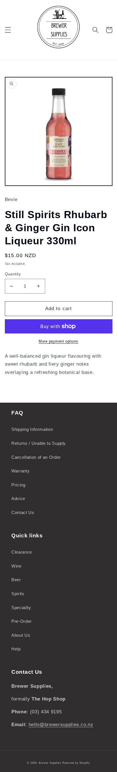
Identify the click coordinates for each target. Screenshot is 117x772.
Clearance (21, 552)
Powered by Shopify (76, 762)
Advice (18, 498)
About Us (20, 635)
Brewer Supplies (50, 762)
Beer (16, 579)
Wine (16, 566)
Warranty (20, 470)
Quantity (13, 274)
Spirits (17, 593)
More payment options (58, 341)
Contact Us (22, 512)
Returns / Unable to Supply (38, 443)
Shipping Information (32, 429)
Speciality (21, 607)
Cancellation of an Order (36, 457)
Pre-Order (21, 621)
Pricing (18, 484)
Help (16, 648)
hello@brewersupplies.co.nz (61, 724)
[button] (7, 30)
